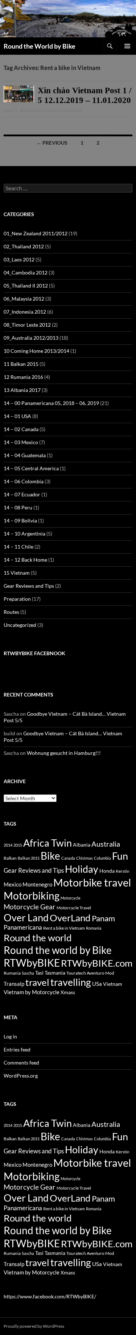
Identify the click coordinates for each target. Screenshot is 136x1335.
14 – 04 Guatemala (25, 455)
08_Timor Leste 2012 (27, 325)
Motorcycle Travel (74, 907)
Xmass (68, 992)
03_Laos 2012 (19, 259)
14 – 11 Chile (18, 546)
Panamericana (23, 927)
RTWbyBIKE (32, 963)
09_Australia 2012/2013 (31, 338)
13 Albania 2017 (22, 390)
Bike (50, 856)
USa (97, 983)
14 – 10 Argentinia (24, 533)
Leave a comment (65, 110)
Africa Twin (47, 843)
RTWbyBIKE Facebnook (34, 653)
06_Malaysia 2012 (24, 298)
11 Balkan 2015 (21, 364)
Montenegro (37, 884)
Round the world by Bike (58, 950)
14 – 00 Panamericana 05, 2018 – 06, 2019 (51, 403)
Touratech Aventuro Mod (90, 973)
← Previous (51, 143)
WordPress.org (21, 1075)
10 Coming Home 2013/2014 (36, 351)
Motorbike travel (92, 882)
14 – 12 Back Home (25, 560)
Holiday (81, 869)
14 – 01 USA (17, 416)
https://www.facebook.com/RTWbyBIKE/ (50, 1296)
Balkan (10, 858)
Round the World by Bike (39, 46)
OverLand (70, 917)
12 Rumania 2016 (23, 377)
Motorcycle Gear (29, 906)
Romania (94, 928)
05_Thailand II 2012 (26, 285)
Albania (81, 845)
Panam (103, 918)
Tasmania (55, 973)
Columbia (102, 858)
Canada (68, 858)
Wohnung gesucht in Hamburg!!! (64, 753)
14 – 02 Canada (21, 429)
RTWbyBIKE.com (96, 963)
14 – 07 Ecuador (22, 494)
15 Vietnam (17, 573)
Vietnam (112, 984)
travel (37, 982)
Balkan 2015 (29, 858)
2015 (17, 845)
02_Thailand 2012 (24, 246)
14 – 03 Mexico (21, 442)
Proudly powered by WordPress (34, 1326)
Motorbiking (31, 895)
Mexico (12, 884)
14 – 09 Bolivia (20, 520)
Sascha (39, 110)
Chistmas (84, 858)
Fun (120, 856)
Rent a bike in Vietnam (64, 928)
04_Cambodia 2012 (26, 272)
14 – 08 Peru (18, 507)
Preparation (17, 599)
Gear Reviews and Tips (29, 586)
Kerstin (122, 871)
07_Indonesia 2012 (25, 312)
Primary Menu (127, 46)
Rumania (12, 973)
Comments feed (21, 1062)
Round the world (38, 937)
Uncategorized (20, 625)
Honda (107, 871)
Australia (105, 844)
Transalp (14, 983)
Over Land (26, 917)
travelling (70, 982)
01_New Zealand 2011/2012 (35, 233)
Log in (10, 1036)
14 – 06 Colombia (24, 481)
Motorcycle (71, 898)
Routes (11, 612)
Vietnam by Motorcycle (31, 992)
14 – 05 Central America (31, 468)
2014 (8, 845)
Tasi (39, 973)
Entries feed (17, 1049)
